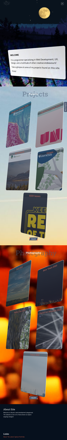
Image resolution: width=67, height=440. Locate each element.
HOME (7, 3)
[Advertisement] (49, 418)
